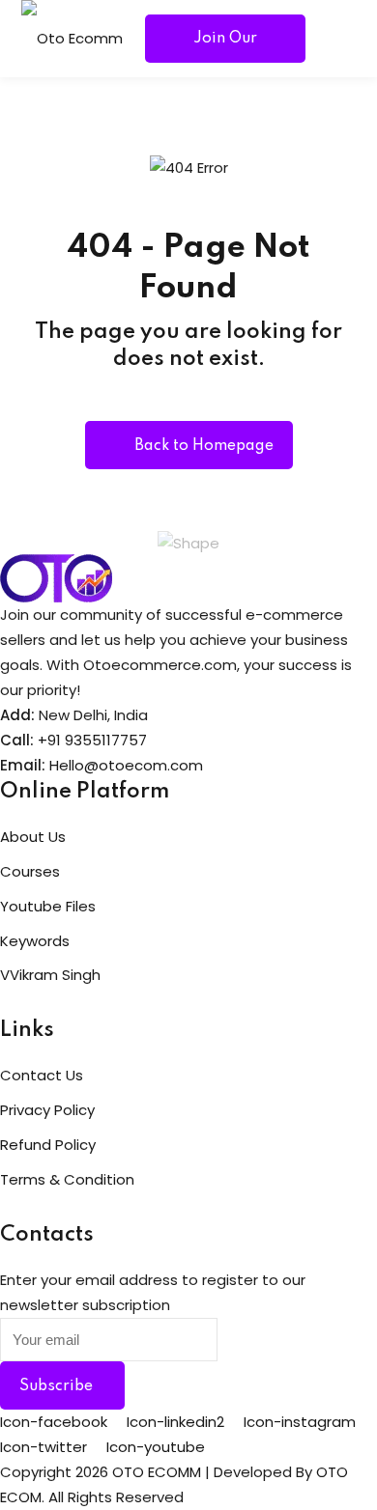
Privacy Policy (47, 1110)
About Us (33, 836)
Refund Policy (48, 1144)
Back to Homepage (204, 446)
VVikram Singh (50, 975)
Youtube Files (48, 906)
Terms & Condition (67, 1179)
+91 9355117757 (92, 740)
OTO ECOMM (156, 1472)
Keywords (35, 941)
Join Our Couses (225, 47)
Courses (30, 871)
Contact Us (41, 1075)
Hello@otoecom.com (126, 765)
